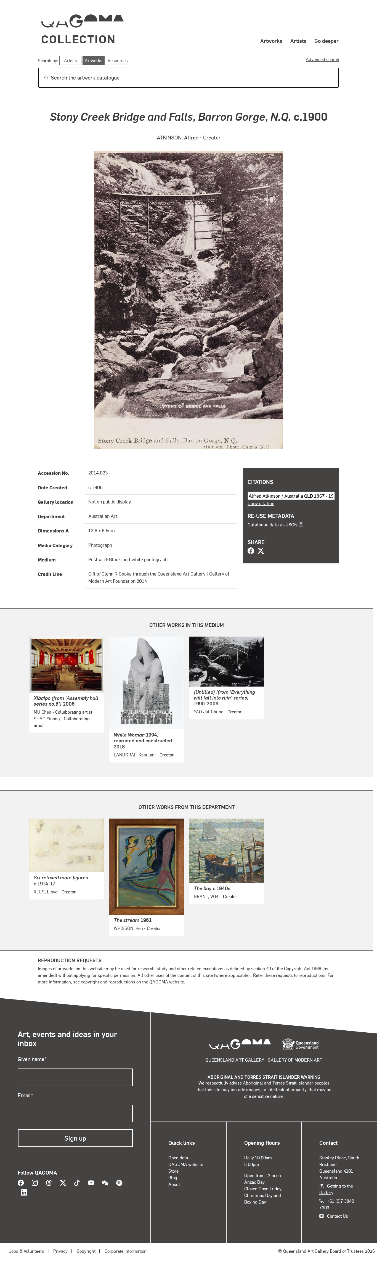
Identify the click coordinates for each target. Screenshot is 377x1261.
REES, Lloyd (46, 892)
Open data (178, 1157)
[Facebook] (251, 551)
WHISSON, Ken (128, 928)
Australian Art (102, 516)
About (174, 1184)
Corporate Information (126, 1251)
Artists (298, 40)
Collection (78, 38)
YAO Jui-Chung (209, 711)
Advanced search (322, 59)
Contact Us (337, 1216)
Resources (118, 60)
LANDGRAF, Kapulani (135, 755)
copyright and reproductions (108, 982)
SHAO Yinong (47, 718)
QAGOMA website (185, 1164)
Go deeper (326, 40)
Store (173, 1171)
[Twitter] (260, 551)
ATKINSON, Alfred (177, 137)
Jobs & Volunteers (26, 1251)
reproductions (312, 975)
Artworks (271, 40)
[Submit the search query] (42, 78)
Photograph (100, 545)
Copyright (86, 1251)
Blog (172, 1177)
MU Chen (42, 712)
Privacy (60, 1251)
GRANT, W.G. (206, 896)
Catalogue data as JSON (273, 524)
